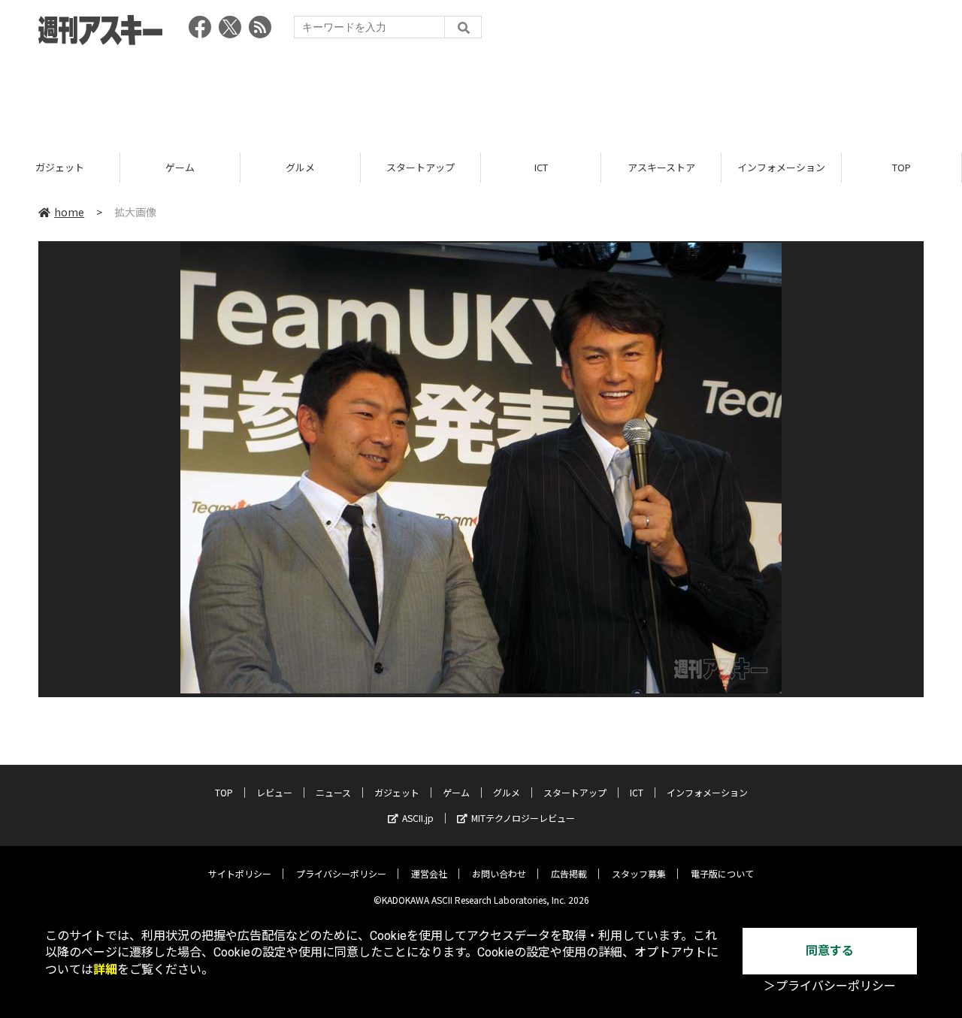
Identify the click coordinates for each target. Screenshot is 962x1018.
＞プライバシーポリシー (830, 986)
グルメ (300, 167)
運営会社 (429, 873)
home (69, 211)
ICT (541, 167)
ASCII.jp (418, 817)
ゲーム (180, 167)
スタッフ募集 (639, 873)
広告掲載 (569, 873)
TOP (901, 167)
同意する (830, 951)
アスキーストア (661, 167)
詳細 (105, 969)
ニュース (333, 792)
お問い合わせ (499, 873)
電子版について (722, 873)
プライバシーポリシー (341, 873)
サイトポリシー (239, 873)
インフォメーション (781, 167)
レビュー (274, 792)
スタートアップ (420, 167)
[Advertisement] (481, 94)
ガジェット (59, 167)
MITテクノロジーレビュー (523, 817)
